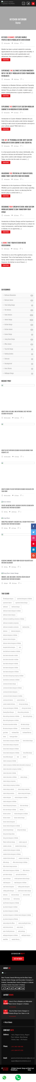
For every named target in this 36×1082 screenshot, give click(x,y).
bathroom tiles (25, 627)
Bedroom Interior (18, 300)
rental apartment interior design (21, 878)
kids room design (24, 805)
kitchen (21, 809)
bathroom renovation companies (11, 623)
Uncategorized (18, 363)
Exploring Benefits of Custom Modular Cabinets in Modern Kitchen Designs (17, 108)
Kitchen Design (18, 324)
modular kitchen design (20, 846)
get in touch (18, 959)
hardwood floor (15, 732)
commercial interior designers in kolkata (12, 696)
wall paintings (21, 931)
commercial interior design (9, 684)
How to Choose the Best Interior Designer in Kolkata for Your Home (17, 490)
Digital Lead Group (31, 1069)
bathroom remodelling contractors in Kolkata (13, 619)
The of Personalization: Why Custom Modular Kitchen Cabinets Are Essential (16, 141)
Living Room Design (18, 339)
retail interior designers (8, 887)
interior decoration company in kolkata (12, 769)
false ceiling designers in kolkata (11, 720)
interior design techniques (24, 793)
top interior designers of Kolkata (10, 919)
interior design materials (23, 789)
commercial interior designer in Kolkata (12, 688)
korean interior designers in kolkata (11, 826)
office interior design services (10, 866)
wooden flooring (15, 939)
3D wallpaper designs (8, 599)
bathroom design (16, 607)
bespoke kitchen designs (9, 647)
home (4, 736)
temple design (6, 899)
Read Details (6, 60)
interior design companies (9, 781)
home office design (27, 753)
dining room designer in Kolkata (10, 708)
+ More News (7, 1022)
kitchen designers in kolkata (21, 814)
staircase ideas (26, 895)
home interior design (28, 741)
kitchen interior (6, 818)
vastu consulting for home (24, 923)
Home (18, 23)
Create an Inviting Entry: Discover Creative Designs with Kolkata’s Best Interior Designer (17, 507)
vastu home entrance (8, 927)
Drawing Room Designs (8, 712)
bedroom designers (15, 631)
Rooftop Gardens (18, 354)
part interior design (7, 874)
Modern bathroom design (9, 842)
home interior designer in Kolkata (11, 749)
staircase (5, 895)
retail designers (6, 882)
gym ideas (5, 732)
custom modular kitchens (9, 704)
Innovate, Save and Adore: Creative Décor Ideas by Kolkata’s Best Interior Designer (15, 578)
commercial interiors (8, 700)
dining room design (23, 704)
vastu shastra (20, 927)
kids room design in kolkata (9, 809)
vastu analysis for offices (9, 923)
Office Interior (18, 344)
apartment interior (7, 603)
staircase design (15, 895)
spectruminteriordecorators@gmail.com (22, 1058)
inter (18, 757)
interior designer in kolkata (21, 797)
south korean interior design (24, 891)
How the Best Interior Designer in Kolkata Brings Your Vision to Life (17, 451)
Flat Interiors (18, 310)
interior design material (8, 789)
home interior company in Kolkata (11, 741)
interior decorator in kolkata (9, 773)
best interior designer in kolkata (10, 663)
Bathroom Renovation (18, 295)
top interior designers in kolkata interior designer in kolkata (17, 915)
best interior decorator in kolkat (10, 655)
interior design (23, 777)
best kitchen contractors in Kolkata (11, 680)
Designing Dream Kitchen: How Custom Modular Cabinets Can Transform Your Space (17, 210)
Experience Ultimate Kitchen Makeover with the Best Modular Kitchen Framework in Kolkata (17, 73)
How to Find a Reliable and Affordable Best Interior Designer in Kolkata (16, 413)
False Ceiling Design (18, 305)
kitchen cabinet (7, 814)
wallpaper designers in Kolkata (10, 935)
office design (6, 862)
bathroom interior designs (9, 615)
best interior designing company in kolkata (13, 676)
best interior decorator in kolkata (10, 659)
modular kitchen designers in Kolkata (12, 854)
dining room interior (26, 708)
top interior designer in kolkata (10, 907)
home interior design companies (11, 745)
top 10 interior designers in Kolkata (11, 903)
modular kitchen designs (9, 858)
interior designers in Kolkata (9, 801)
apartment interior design (21, 603)
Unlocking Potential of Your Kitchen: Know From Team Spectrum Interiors (17, 175)
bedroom (5, 631)
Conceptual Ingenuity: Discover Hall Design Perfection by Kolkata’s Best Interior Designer (18, 523)
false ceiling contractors (23, 712)
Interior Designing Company (9, 805)
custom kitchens (21, 700)
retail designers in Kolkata (20, 882)
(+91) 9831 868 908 (17, 1046)
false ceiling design (27, 716)
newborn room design (24, 858)
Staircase (18, 358)
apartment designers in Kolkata (24, 599)
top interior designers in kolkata (10, 911)
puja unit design (7, 878)
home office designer (8, 757)
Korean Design (18, 334)
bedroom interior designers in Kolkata (12, 643)
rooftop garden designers (24, 887)
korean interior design (19, 818)
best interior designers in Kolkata (11, 672)
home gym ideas (13, 736)
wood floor (5, 939)
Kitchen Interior (18, 329)
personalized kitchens (21, 874)
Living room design (21, 830)
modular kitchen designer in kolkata (11, 850)
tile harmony (17, 899)
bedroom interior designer (9, 639)
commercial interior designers (10, 692)
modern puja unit (23, 842)
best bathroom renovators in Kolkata (11, 651)
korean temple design (8, 830)
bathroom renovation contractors (11, 627)
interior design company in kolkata (11, 785)
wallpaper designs (26, 935)
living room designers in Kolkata (10, 838)
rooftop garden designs (8, 891)
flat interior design (25, 724)
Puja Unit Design (18, 349)
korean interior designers (9, 822)
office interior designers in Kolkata (11, 870)
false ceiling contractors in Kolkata (11, 716)
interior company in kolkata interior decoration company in (17, 765)
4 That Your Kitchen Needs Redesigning (13, 244)
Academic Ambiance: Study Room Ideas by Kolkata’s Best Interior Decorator (17, 562)
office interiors (26, 870)
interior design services (8, 793)
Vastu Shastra (18, 368)
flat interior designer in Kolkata (10, 728)
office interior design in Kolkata (20, 862)
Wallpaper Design (18, 373)
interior (24, 757)
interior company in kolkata (9, 761)
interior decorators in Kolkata (10, 777)
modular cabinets (7, 846)
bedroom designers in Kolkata (10, 635)
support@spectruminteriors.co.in (21, 1061)
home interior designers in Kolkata (11, 753)
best (20, 647)
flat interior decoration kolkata (10, 724)
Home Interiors (18, 315)
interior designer (7, 797)
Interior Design (18, 319)
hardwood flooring (27, 732)
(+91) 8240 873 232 (17, 1050)
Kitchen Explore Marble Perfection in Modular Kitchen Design (15, 38)
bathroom (5, 607)
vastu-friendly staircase (8, 931)
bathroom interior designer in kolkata (12, 611)
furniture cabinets (25, 728)
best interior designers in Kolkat (10, 668)
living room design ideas (9, 834)
